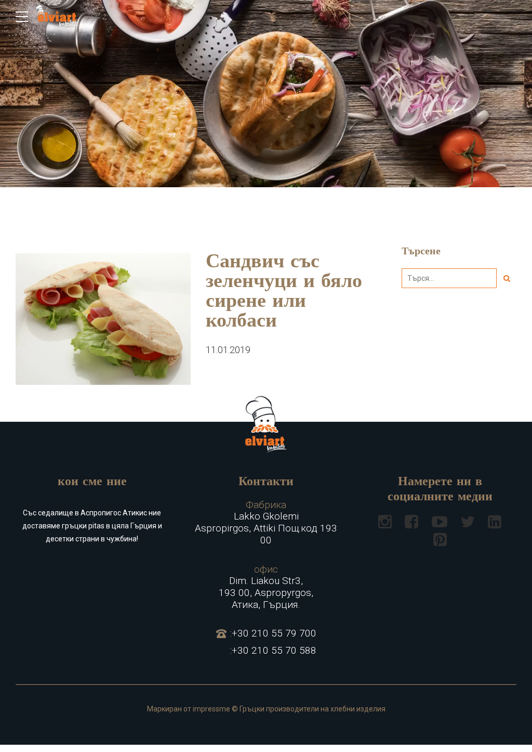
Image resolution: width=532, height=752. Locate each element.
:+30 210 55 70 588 (273, 650)
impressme (211, 709)
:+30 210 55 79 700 (273, 633)
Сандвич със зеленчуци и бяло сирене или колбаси (284, 292)
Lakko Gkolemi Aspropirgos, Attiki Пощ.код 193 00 (266, 522)
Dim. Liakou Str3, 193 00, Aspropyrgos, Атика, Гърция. (266, 587)
